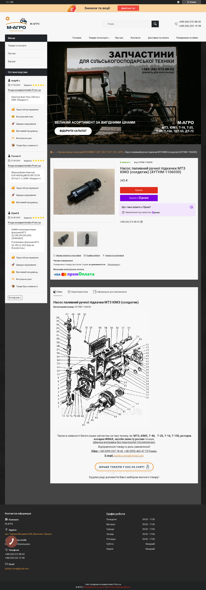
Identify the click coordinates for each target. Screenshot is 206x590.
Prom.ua (117, 584)
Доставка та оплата (158, 38)
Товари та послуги (98, 38)
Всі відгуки (14, 297)
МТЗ (121, 152)
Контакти (135, 38)
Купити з (133, 198)
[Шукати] (155, 24)
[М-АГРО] (16, 23)
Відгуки (11, 61)
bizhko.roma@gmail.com (129, 455)
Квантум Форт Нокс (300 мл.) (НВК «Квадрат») (25, 98)
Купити (139, 190)
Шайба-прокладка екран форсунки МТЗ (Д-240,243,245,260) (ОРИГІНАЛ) (23, 234)
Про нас (119, 38)
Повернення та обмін (187, 38)
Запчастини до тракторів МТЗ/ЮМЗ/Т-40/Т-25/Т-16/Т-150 (87, 152)
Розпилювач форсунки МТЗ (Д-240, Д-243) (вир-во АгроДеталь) (25, 245)
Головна (77, 38)
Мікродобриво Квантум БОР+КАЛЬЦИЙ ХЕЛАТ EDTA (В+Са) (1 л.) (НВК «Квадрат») (26, 175)
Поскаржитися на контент (95, 587)
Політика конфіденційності (118, 587)
